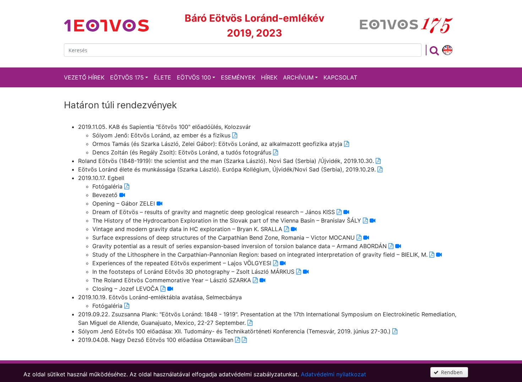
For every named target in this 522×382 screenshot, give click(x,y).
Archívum (298, 77)
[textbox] (243, 50)
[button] (449, 372)
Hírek (269, 77)
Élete (162, 77)
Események (238, 77)
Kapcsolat (340, 77)
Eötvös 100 (194, 77)
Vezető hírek (84, 77)
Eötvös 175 (127, 77)
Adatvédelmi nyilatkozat (333, 374)
